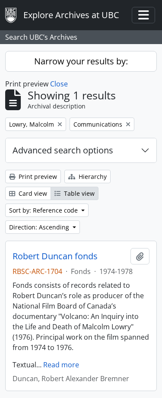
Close (59, 84)
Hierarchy (92, 176)
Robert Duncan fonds (55, 256)
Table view (78, 193)
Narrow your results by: (81, 61)
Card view (32, 193)
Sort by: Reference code (44, 210)
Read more (61, 364)
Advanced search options (63, 150)
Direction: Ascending (40, 227)
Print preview (37, 176)
